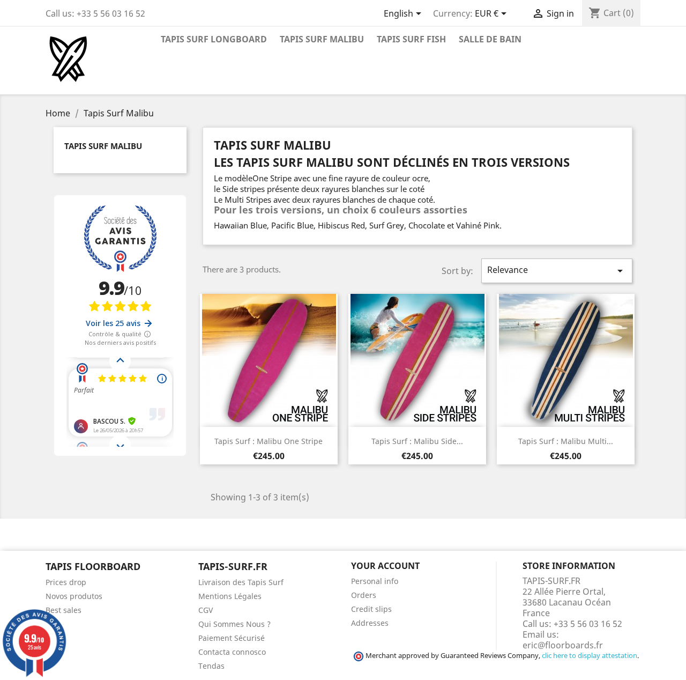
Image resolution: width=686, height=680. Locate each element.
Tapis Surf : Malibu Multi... (565, 441)
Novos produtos (74, 596)
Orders (363, 595)
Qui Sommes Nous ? (234, 624)
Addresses (370, 623)
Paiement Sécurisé (231, 638)
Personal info (374, 581)
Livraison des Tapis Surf (241, 582)
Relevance (557, 270)
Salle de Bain (490, 39)
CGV (205, 610)
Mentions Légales (230, 596)
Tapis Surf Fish (411, 39)
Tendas (211, 666)
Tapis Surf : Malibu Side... (417, 441)
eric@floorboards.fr (563, 645)
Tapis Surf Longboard (214, 39)
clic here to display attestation (589, 655)
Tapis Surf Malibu (322, 39)
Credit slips (371, 609)
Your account (385, 566)
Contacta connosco (232, 652)
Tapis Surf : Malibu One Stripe (268, 441)
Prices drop (66, 582)
